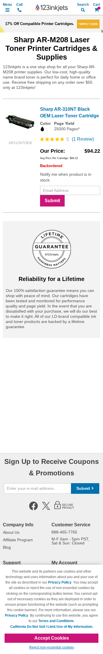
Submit (52, 200)
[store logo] (51, 7)
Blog (7, 547)
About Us (11, 532)
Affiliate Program (18, 540)
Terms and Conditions (56, 621)
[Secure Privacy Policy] (64, 509)
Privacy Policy (60, 582)
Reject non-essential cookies (51, 647)
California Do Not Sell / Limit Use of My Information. (51, 627)
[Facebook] (33, 509)
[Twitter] (46, 509)
